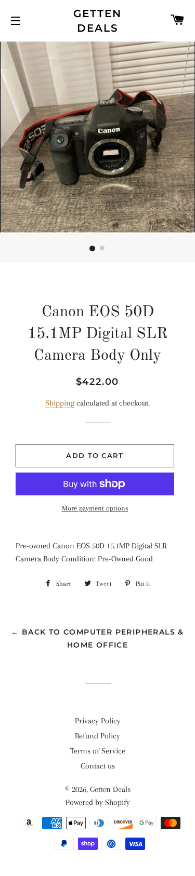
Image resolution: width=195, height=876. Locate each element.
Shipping (59, 403)
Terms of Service (97, 751)
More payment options (95, 508)
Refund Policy (97, 735)
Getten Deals (97, 20)
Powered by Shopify (98, 802)
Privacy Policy (98, 720)
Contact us (98, 766)
